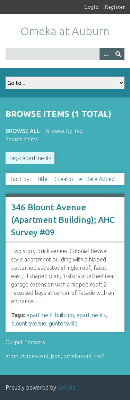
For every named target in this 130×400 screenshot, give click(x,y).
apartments (91, 315)
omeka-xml (77, 356)
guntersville (63, 323)
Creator (64, 179)
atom (12, 356)
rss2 (99, 356)
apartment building (50, 315)
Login (91, 7)
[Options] (105, 54)
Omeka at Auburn (65, 31)
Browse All (23, 131)
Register (115, 7)
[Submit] (118, 54)
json (56, 356)
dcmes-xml (34, 356)
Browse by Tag (64, 131)
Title (42, 179)
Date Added (100, 179)
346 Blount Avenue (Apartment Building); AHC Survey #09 (63, 220)
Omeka (66, 387)
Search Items (22, 139)
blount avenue (28, 323)
